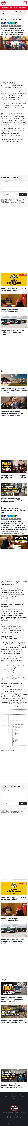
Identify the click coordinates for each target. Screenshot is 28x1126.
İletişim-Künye (11, 1112)
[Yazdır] (19, 26)
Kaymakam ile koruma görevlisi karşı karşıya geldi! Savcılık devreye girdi (15, 8)
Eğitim (12, 11)
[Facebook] (2, 23)
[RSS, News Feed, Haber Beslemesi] (20, 1117)
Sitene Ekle (14, 1114)
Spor (5, 1098)
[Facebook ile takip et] (7, 1117)
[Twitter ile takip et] (10, 1117)
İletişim (17, 1112)
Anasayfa (5, 1112)
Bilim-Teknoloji (5, 1101)
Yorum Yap (5, 25)
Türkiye (5, 1096)
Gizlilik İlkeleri (23, 1112)
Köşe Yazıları (14, 1101)
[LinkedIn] (10, 23)
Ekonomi (22, 1094)
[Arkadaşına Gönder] (16, 26)
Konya (22, 1096)
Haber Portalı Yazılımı (15, 1123)
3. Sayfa (14, 1096)
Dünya (14, 1100)
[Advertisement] (14, 65)
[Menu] (25, 3)
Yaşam (22, 1101)
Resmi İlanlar (5, 1100)
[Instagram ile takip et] (17, 1117)
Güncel (5, 1094)
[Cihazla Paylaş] (16, 23)
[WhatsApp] (13, 23)
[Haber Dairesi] (3, 3)
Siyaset (14, 1094)
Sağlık (14, 1098)
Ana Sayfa (6, 11)
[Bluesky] (8, 23)
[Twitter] (5, 23)
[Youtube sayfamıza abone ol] (14, 1117)
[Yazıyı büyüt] (10, 26)
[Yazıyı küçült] (13, 26)
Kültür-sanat (22, 1100)
